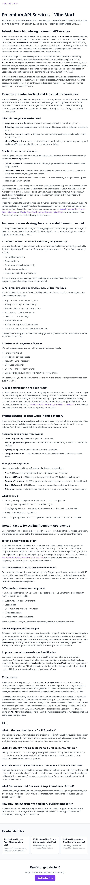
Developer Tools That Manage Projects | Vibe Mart (51, 404)
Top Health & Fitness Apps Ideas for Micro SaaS (23, 557)
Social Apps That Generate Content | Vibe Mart (42, 212)
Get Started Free (45, 878)
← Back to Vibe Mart (10, 3)
